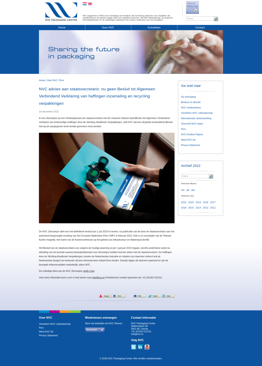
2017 (213, 202)
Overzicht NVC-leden (192, 123)
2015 (191, 207)
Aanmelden (92, 330)
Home (62, 27)
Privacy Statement (190, 145)
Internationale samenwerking (196, 118)
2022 (183, 202)
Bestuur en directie (191, 102)
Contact (200, 27)
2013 (205, 207)
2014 (198, 207)
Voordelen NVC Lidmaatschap (197, 113)
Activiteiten (154, 27)
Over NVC (108, 27)
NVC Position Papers (192, 134)
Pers (61, 80)
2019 (198, 202)
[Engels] (90, 3)
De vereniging (188, 97)
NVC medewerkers (191, 107)
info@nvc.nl (98, 277)
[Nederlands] (85, 3)
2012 (213, 207)
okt (187, 190)
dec (193, 190)
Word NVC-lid (188, 139)
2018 (205, 202)
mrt (182, 190)
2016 (183, 207)
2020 (191, 202)
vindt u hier (88, 271)
